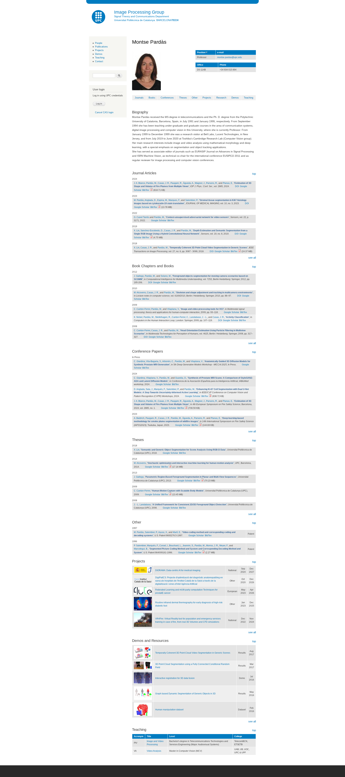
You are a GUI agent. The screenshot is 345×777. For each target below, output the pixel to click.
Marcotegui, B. (141, 549)
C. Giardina (139, 361)
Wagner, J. (200, 183)
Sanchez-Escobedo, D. (152, 230)
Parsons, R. (211, 183)
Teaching (99, 57)
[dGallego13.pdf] (202, 480)
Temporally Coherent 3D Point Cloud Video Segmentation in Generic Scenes (192, 653)
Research (221, 97)
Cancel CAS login (104, 112)
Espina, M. (162, 200)
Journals (139, 97)
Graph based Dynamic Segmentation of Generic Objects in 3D (185, 693)
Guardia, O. (180, 378)
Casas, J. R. (163, 183)
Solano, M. (166, 276)
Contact (99, 61)
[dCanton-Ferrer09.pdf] (170, 494)
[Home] (98, 17)
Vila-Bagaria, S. (153, 361)
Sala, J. (149, 389)
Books (152, 97)
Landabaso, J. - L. (198, 317)
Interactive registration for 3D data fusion (175, 678)
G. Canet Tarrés (141, 217)
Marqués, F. (159, 389)
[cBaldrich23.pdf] (200, 425)
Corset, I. (163, 545)
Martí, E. (177, 532)
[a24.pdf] (151, 190)
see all (252, 257)
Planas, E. (228, 183)
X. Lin (136, 230)
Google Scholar (141, 207)
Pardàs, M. (151, 183)
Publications (101, 46)
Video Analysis (154, 751)
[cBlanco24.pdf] (186, 408)
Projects (99, 50)
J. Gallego (139, 276)
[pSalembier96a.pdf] (203, 552)
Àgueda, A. (188, 183)
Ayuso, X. (162, 532)
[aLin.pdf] (239, 251)
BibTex (145, 190)
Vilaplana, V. (173, 309)
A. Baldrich (139, 418)
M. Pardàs (139, 200)
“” (197, 217)
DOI (237, 186)
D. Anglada (139, 389)
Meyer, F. (223, 545)
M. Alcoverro (140, 292)
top (254, 173)
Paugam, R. (176, 183)
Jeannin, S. (188, 545)
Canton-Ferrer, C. (180, 317)
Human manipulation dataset (169, 709)
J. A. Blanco (139, 183)
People (98, 43)
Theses (183, 97)
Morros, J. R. (212, 545)
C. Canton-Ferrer (142, 309)
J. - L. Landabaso (142, 504)
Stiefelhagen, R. (163, 317)
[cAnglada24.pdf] (210, 396)
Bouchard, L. (175, 545)
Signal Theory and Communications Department (141, 16)
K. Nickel (138, 317)
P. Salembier (140, 545)
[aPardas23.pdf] (159, 207)
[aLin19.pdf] (151, 237)
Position (201, 52)
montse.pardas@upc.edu (229, 57)
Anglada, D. (150, 200)
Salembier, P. (191, 200)
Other (194, 97)
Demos (98, 54)
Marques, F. (174, 200)
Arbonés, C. (168, 361)
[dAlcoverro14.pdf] (170, 467)
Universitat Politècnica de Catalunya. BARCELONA (146, 20)
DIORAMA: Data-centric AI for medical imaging (177, 570)
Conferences (167, 97)
